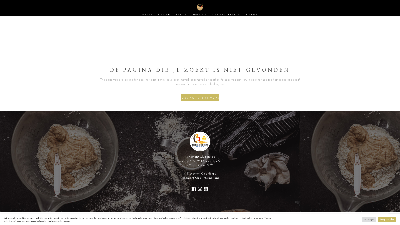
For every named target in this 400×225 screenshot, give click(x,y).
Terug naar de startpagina (200, 97)
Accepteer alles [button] (387, 220)
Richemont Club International (200, 178)
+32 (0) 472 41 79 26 (200, 165)
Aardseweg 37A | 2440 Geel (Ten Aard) (200, 161)
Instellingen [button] (369, 220)
